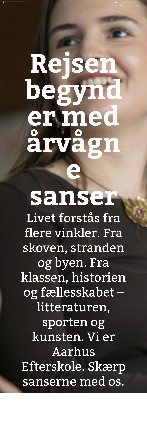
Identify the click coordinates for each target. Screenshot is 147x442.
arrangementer (138, 5)
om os (128, 5)
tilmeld (135, 2)
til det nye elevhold (126, 2)
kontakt (142, 2)
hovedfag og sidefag (115, 5)
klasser (102, 5)
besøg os (115, 2)
